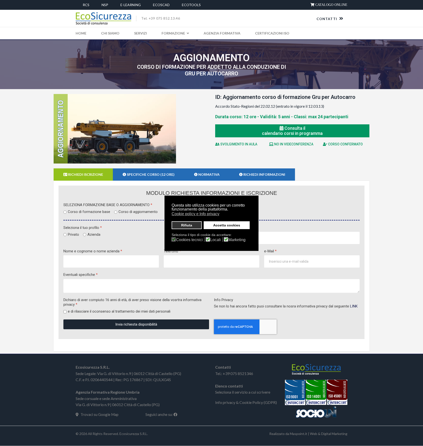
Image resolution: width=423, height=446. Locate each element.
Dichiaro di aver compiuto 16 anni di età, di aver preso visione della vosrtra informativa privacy (132, 302)
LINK (354, 306)
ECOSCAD (161, 5)
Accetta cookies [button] (226, 225)
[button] (222, 214)
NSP (105, 5)
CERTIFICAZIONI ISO (272, 33)
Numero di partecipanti (233, 227)
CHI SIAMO (110, 33)
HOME (81, 33)
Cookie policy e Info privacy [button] (195, 214)
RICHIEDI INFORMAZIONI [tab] (264, 174)
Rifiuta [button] (186, 225)
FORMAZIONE (173, 33)
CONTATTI (327, 19)
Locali (215, 240)
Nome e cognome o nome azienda (92, 251)
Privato (73, 234)
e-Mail (270, 251)
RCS (86, 5)
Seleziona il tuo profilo (82, 227)
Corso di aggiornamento (138, 212)
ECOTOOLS (191, 5)
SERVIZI (140, 33)
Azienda (93, 234)
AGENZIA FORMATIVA (222, 33)
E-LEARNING (130, 5)
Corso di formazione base (89, 212)
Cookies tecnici (189, 240)
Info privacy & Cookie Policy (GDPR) (246, 402)
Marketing (237, 240)
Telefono (172, 251)
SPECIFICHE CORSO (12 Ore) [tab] (150, 174)
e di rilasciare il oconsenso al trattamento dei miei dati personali (119, 311)
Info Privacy (223, 300)
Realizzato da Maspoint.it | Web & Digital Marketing (308, 434)
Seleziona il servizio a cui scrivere (242, 392)
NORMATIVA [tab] (209, 174)
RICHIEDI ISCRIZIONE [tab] (85, 174)
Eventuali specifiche (80, 274)
